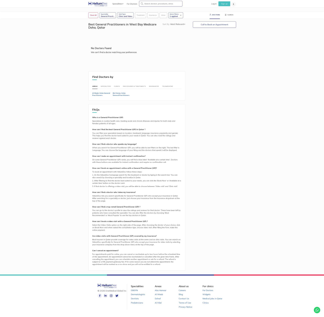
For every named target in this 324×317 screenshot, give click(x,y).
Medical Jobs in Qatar (212, 298)
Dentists (135, 298)
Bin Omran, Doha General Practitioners (121, 94)
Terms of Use (185, 302)
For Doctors (132, 4)
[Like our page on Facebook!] (100, 295)
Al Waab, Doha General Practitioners (101, 94)
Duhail (158, 298)
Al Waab (159, 294)
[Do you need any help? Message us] (317, 310)
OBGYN (134, 290)
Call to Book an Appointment (214, 24)
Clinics (205, 302)
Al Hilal (158, 302)
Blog (181, 294)
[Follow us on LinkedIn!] (105, 295)
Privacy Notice (185, 307)
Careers (182, 290)
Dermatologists (138, 294)
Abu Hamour (160, 290)
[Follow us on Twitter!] (117, 295)
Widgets (206, 294)
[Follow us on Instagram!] (111, 295)
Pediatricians (137, 302)
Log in (214, 4)
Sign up (224, 4)
